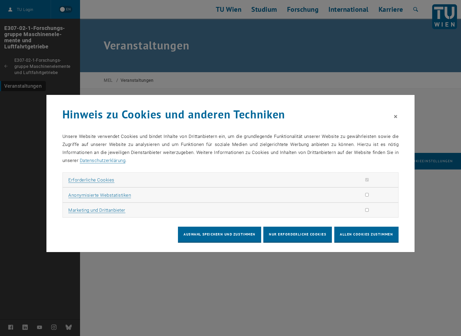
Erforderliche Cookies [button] (91, 180)
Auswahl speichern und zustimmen (219, 234)
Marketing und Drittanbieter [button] (96, 210)
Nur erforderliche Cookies (297, 234)
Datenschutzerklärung (102, 160)
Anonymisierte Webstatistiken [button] (99, 195)
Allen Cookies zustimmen (366, 234)
